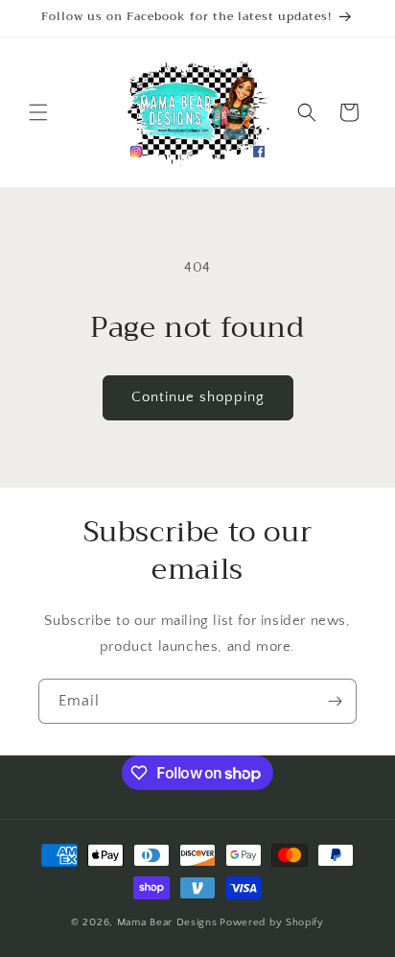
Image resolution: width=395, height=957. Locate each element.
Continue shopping (198, 397)
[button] (38, 112)
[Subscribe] (335, 701)
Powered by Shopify (272, 922)
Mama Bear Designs (167, 922)
